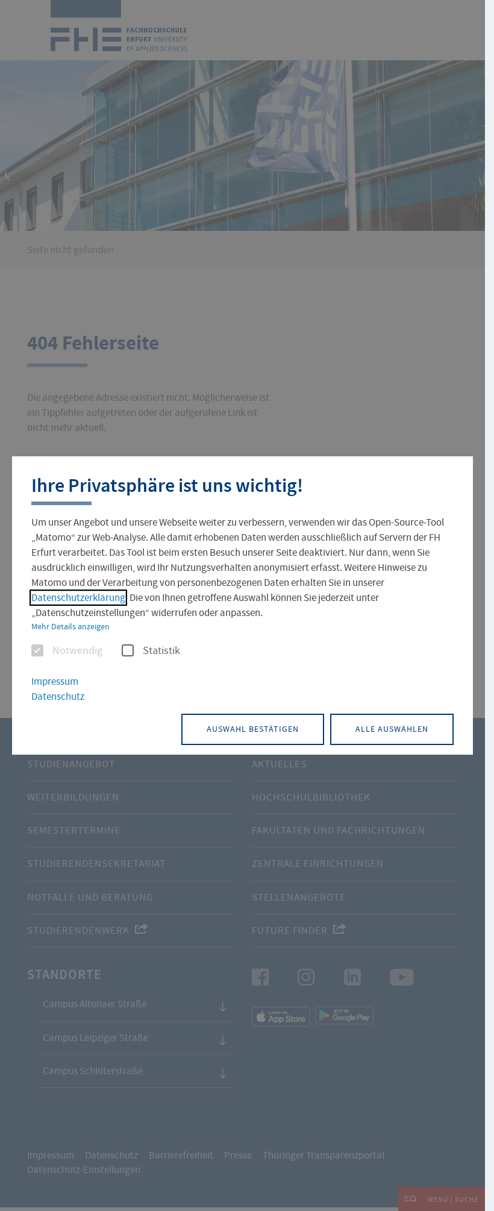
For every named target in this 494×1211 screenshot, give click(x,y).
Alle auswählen (391, 728)
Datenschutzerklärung (78, 597)
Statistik (161, 651)
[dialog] (242, 605)
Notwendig (77, 651)
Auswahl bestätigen (253, 728)
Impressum (54, 681)
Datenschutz (57, 696)
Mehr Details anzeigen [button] (70, 626)
